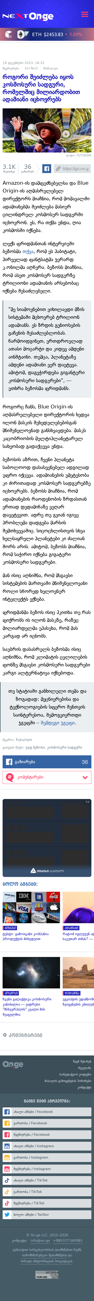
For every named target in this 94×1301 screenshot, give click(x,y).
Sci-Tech (31, 68)
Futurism (24, 740)
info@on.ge (40, 1241)
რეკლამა (84, 1068)
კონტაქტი (84, 1087)
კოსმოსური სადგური (64, 747)
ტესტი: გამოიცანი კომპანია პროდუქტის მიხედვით (30, 917)
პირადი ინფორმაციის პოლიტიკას (46, 1261)
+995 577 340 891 (68, 1241)
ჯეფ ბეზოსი (35, 747)
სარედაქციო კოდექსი (75, 1074)
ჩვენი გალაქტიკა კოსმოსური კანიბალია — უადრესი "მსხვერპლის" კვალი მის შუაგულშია (30, 987)
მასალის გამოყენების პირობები (68, 1081)
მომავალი (50, 68)
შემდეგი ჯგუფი (58, 723)
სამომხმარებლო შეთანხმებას (44, 1255)
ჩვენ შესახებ (82, 1061)
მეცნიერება (11, 68)
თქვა (27, 251)
